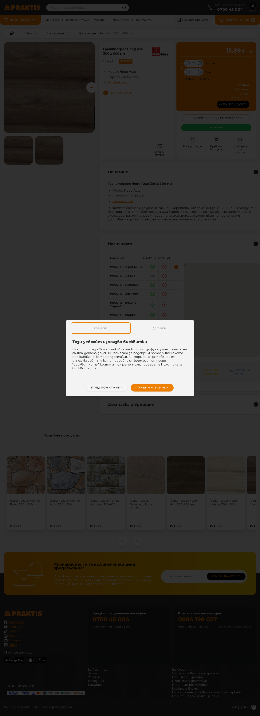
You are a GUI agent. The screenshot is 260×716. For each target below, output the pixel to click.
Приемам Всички (152, 387)
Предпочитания (107, 387)
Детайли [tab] (159, 328)
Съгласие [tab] (101, 328)
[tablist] (130, 328)
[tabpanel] (130, 357)
